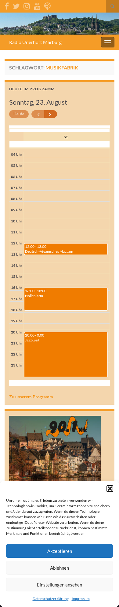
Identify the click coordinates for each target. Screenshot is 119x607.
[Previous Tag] (38, 114)
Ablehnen (59, 568)
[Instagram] (26, 5)
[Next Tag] (50, 114)
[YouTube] (37, 5)
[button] (110, 489)
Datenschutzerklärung (51, 598)
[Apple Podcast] (47, 5)
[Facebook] (7, 5)
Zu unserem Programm (31, 396)
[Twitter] (16, 5)
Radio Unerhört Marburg (35, 42)
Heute (18, 113)
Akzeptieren (59, 551)
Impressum (81, 598)
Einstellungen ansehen (59, 584)
